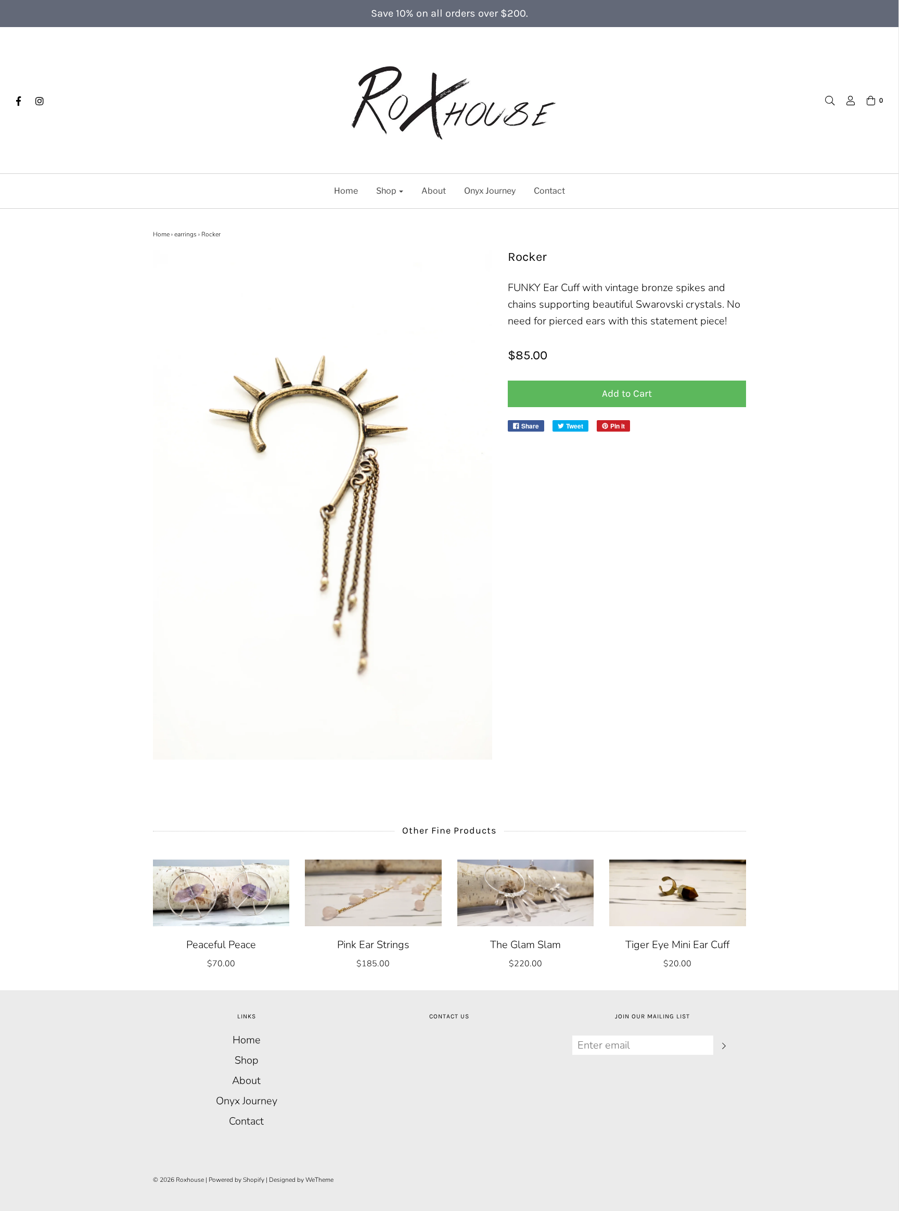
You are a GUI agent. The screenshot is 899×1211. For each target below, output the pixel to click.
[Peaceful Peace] (221, 893)
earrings (185, 234)
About (433, 191)
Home (346, 191)
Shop (247, 1060)
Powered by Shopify (236, 1180)
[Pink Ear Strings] (373, 893)
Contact (549, 191)
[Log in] (845, 100)
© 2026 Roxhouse (178, 1180)
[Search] (824, 100)
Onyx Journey (490, 191)
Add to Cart (627, 393)
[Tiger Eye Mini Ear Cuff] (677, 893)
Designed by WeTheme (301, 1180)
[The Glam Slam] (525, 893)
